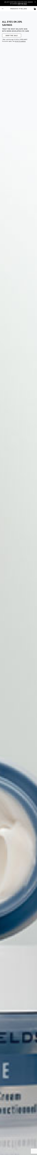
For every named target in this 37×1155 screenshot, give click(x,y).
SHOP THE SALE (22, 4)
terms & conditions (20, 41)
